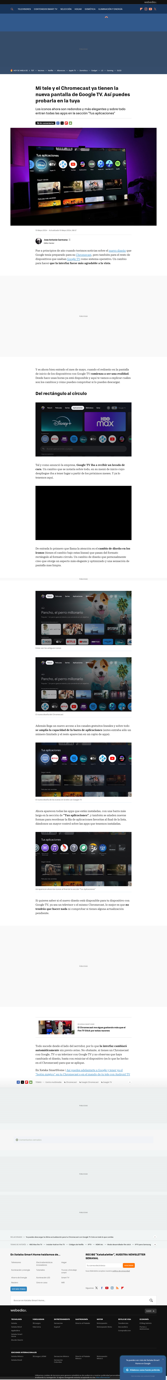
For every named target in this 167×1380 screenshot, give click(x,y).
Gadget (94, 70)
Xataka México (17, 1356)
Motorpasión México (102, 1357)
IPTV (90, 1244)
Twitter (155, 9)
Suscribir (128, 1265)
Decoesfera (123, 1327)
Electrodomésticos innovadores (44, 1263)
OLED (119, 70)
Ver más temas (18, 1289)
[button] (57, 239)
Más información (103, 1377)
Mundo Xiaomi (17, 1340)
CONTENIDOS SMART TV (45, 8)
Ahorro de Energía (19, 1277)
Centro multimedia (53, 1082)
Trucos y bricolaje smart (69, 1271)
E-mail (70, 123)
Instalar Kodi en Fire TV (55, 1244)
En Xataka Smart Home (86, 1024)
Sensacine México (61, 1356)
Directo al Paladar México (82, 1357)
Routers (14, 1282)
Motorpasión (102, 1323)
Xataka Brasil (16, 1360)
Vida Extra (37, 1327)
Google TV (73, 259)
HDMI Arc (100, 1244)
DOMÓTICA (90, 8)
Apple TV (72, 70)
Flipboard (141, 9)
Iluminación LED (43, 1277)
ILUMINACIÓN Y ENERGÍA (110, 8)
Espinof (57, 1327)
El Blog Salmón (146, 1323)
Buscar (151, 1300)
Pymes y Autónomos (144, 1328)
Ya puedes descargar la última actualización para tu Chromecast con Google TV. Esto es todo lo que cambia (69, 1237)
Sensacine (58, 1323)
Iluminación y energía (20, 1270)
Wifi (63, 1282)
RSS (117, 1287)
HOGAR (78, 8)
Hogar (64, 1262)
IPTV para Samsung (143, 1244)
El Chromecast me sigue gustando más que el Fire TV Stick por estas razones (102, 1029)
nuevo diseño (117, 250)
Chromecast (83, 255)
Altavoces (61, 70)
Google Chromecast (90, 1082)
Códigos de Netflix (76, 1244)
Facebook (57, 123)
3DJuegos (37, 1323)
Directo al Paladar (82, 1323)
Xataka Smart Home (16, 1335)
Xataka (14, 1323)
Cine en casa (41, 1282)
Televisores (16, 1262)
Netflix (50, 70)
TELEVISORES (24, 8)
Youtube (150, 9)
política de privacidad (121, 1271)
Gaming (110, 70)
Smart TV (65, 1277)
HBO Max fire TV (36, 1244)
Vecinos (41, 70)
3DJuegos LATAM (39, 1356)
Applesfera (15, 1330)
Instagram (145, 9)
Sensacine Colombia (58, 1361)
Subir (148, 1311)
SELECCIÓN (65, 8)
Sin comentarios (47, 123)
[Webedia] (150, 2)
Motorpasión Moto (104, 1327)
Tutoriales (40, 1270)
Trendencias (123, 1323)
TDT (32, 70)
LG (102, 70)
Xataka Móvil (16, 1327)
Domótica (84, 70)
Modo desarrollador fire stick (119, 1244)
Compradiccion (124, 1330)
